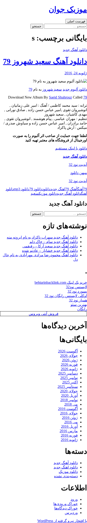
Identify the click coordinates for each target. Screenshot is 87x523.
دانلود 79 (35, 189)
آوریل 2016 (69, 426)
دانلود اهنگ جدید (66, 467)
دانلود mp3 (21, 189)
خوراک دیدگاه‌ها (66, 508)
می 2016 (71, 422)
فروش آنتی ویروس (43, 314)
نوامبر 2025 (69, 378)
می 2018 (71, 404)
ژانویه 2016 (69, 440)
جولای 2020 (69, 391)
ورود (74, 499)
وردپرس (71, 513)
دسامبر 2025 (68, 373)
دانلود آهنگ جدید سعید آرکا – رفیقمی (50, 246)
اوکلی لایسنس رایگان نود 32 (66, 296)
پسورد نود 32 (77, 291)
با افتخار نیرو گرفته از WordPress (62, 521)
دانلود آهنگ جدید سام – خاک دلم (53, 242)
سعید (35, 193)
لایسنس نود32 (76, 287)
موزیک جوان (68, 9)
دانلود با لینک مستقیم (71, 148)
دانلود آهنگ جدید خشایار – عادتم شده (50, 251)
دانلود (46, 189)
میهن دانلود (78, 173)
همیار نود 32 (78, 300)
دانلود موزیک (48, 193)
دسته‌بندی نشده (66, 476)
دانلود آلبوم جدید (75, 89)
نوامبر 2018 (69, 400)
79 (30, 89)
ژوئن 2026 (70, 360)
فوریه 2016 (69, 435)
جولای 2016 (69, 413)
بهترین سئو (79, 305)
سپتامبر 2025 (68, 387)
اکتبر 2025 (70, 382)
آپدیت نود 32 (78, 165)
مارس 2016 (69, 431)
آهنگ (80, 189)
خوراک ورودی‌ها (65, 504)
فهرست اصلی (76, 21)
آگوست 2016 (68, 409)
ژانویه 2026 (69, 369)
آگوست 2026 (68, 351)
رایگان (82, 309)
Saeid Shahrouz (60, 97)
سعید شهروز (52, 89)
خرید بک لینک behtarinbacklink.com (61, 282)
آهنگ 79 (71, 189)
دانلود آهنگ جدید (75, 50)
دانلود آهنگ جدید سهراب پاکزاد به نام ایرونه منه (42, 237)
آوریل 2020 (69, 395)
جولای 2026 (69, 356)
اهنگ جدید (57, 189)
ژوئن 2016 (70, 418)
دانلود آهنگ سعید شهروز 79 (45, 61)
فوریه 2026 (69, 364)
